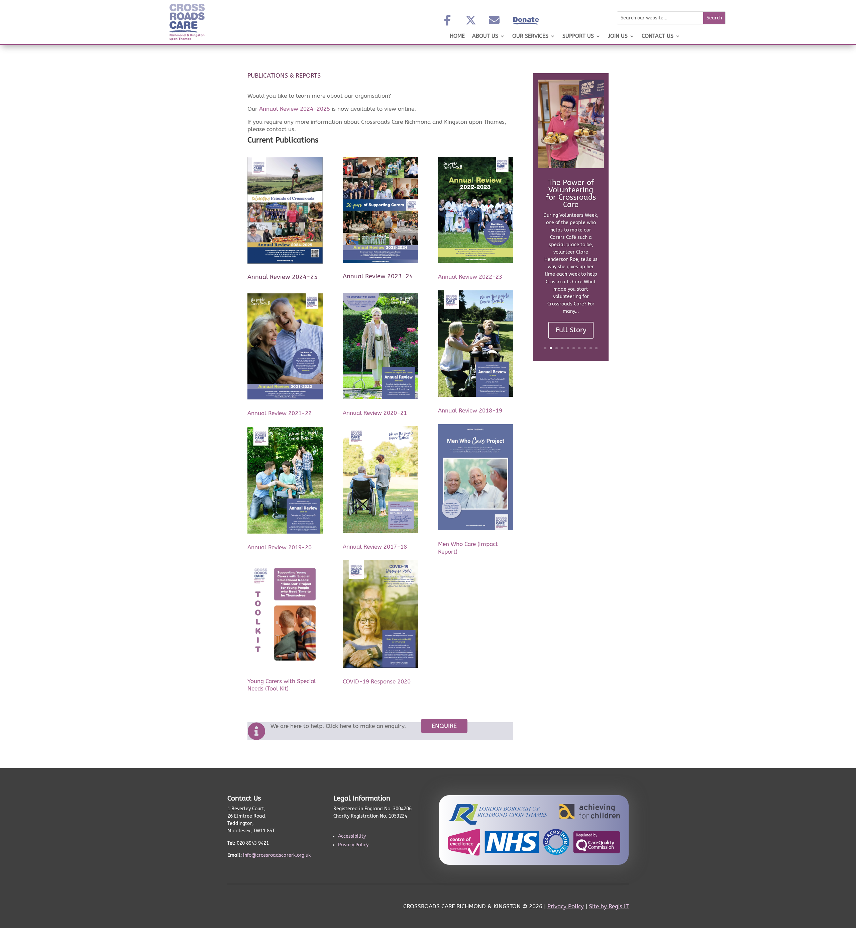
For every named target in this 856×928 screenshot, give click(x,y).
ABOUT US (485, 36)
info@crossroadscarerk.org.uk (277, 855)
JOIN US (618, 36)
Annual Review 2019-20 (279, 547)
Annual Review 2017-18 (375, 546)
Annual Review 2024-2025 (294, 108)
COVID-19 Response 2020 (377, 681)
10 (596, 348)
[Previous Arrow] (534, 217)
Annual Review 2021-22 (279, 413)
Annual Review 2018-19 (470, 410)
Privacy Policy (353, 845)
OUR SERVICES (530, 36)
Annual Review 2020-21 (375, 412)
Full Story (571, 330)
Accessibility (352, 836)
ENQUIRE (444, 726)
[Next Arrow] (608, 217)
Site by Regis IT (609, 906)
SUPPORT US (578, 36)
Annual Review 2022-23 (470, 276)
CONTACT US (657, 36)
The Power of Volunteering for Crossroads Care (571, 193)
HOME (457, 36)
